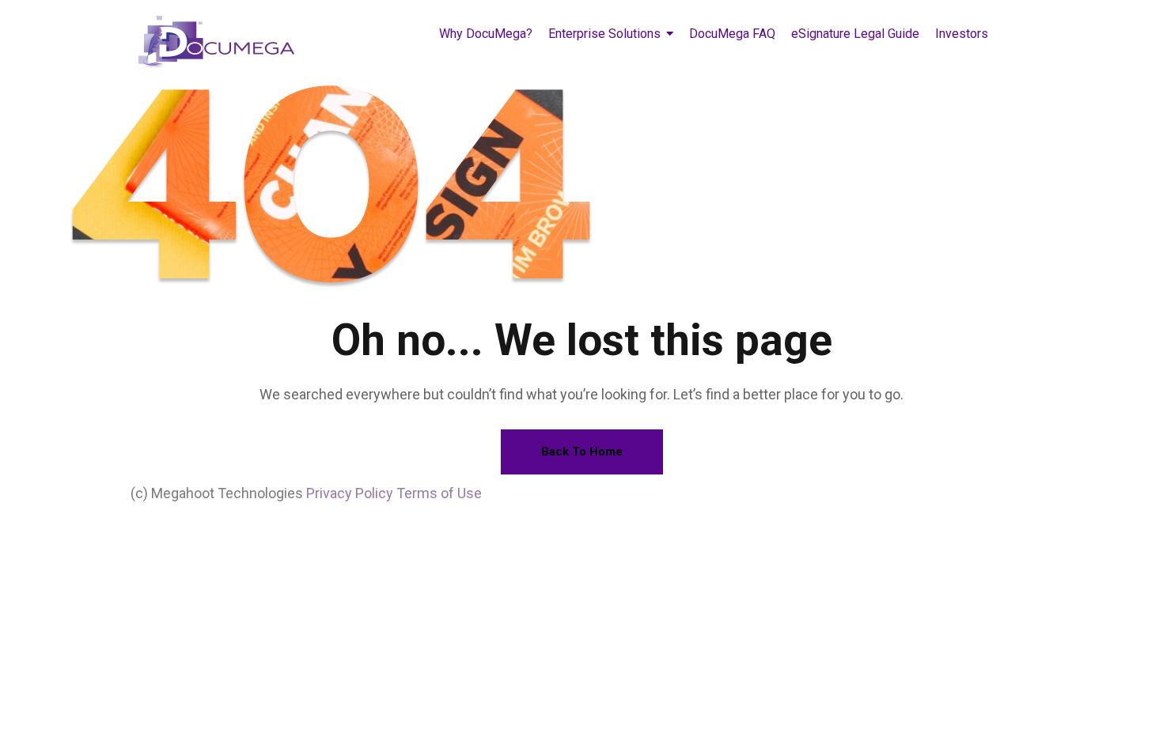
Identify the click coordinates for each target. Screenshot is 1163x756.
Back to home (582, 451)
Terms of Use (439, 493)
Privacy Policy (349, 493)
